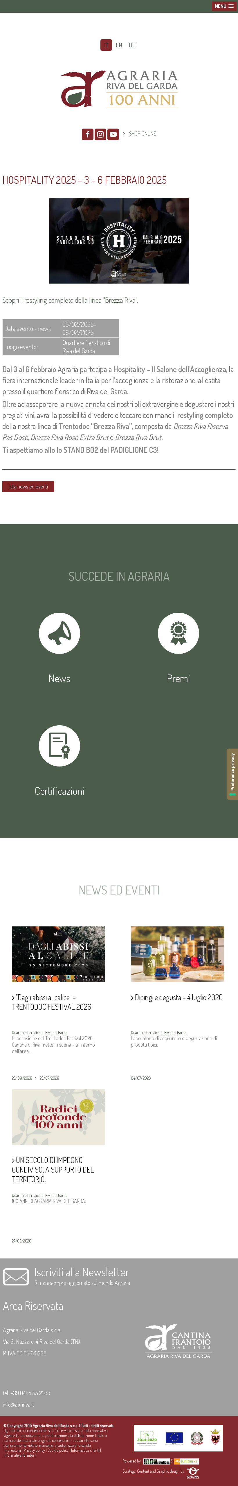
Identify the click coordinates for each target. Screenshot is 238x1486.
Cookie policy (58, 1450)
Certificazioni (59, 790)
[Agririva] (119, 119)
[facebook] (87, 134)
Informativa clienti (85, 1450)
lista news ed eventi (28, 486)
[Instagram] (100, 134)
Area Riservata (33, 1305)
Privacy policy (34, 1450)
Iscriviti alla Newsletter (81, 1271)
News (59, 678)
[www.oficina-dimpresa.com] (193, 1471)
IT (106, 45)
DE (132, 45)
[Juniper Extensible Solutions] (186, 1460)
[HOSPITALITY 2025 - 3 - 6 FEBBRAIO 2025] (119, 281)
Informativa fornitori (19, 1455)
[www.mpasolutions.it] (156, 1460)
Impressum (12, 1450)
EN (119, 45)
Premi (178, 678)
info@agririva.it (18, 1404)
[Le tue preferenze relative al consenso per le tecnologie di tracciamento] (232, 774)
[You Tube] (113, 134)
